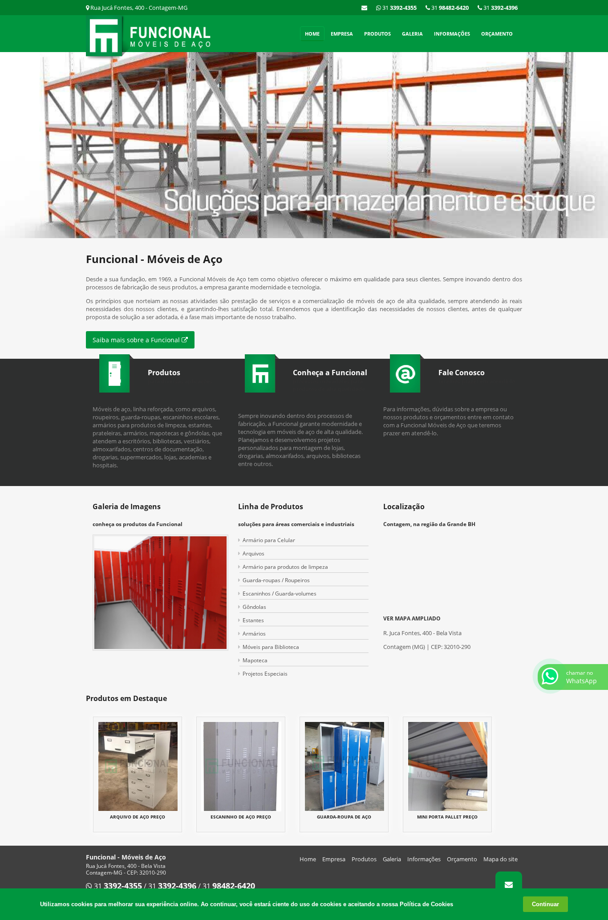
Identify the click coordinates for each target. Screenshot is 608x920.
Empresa (342, 33)
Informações (452, 33)
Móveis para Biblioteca (271, 647)
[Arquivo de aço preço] (138, 765)
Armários (254, 633)
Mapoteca (255, 660)
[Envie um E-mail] (364, 8)
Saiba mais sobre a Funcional (137, 340)
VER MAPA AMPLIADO (412, 618)
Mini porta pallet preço (447, 817)
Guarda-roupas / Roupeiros (276, 580)
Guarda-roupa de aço (344, 817)
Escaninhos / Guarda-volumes (279, 593)
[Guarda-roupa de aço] (344, 765)
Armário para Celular (269, 540)
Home (312, 33)
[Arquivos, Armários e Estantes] (304, 145)
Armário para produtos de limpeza (285, 567)
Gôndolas (254, 607)
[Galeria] (160, 592)
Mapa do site (500, 859)
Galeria (412, 33)
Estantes (253, 620)
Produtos (377, 33)
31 (500, 8)
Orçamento (497, 33)
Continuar (545, 904)
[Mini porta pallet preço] (448, 765)
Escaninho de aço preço (241, 817)
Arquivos (253, 553)
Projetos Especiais (265, 673)
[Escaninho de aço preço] (241, 765)
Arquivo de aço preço (137, 817)
